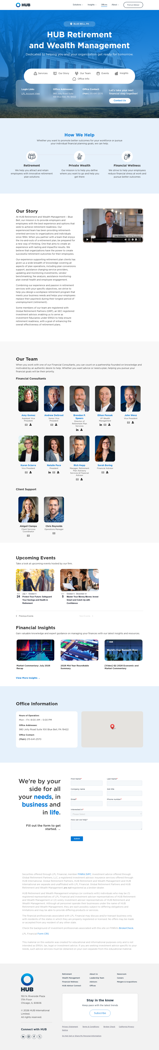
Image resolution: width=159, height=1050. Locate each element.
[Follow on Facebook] (34, 1036)
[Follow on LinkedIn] (23, 1036)
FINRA (81, 874)
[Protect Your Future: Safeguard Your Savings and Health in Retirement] (35, 580)
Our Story (63, 73)
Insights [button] (91, 5)
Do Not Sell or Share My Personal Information (81, 1036)
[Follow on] (45, 1037)
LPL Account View (30, 94)
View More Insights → (28, 678)
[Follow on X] (39, 1036)
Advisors (93, 982)
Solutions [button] (77, 5)
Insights (123, 73)
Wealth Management (71, 978)
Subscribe (100, 1013)
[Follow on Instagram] (28, 1036)
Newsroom (121, 974)
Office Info (83, 79)
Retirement (67, 974)
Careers (120, 978)
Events (105, 73)
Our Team (85, 73)
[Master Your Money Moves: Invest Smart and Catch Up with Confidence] (79, 580)
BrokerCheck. (126, 928)
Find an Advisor (133, 5)
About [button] (114, 5)
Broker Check (109, 1027)
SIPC (88, 874)
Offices (93, 986)
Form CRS (43, 934)
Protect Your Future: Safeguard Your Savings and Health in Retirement (37, 600)
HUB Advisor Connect (71, 986)
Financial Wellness (70, 982)
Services (43, 73)
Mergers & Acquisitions (127, 982)
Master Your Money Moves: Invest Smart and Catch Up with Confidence (82, 600)
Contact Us (120, 101)
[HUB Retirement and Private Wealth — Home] (23, 5)
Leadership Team (97, 978)
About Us (94, 974)
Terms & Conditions (90, 1027)
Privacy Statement (70, 1027)
